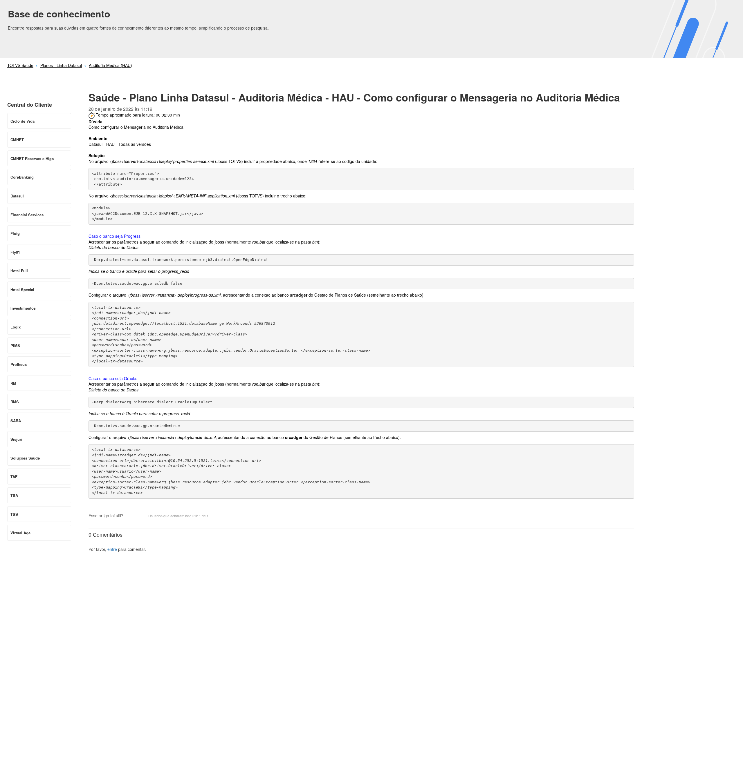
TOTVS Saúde (20, 65)
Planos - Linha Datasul (61, 65)
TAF (13, 476)
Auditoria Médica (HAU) (110, 65)
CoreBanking (22, 177)
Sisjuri (16, 439)
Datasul (17, 196)
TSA (14, 495)
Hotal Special (22, 289)
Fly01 (15, 252)
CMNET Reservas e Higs (32, 158)
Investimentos (23, 308)
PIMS (15, 345)
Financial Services (27, 214)
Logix (15, 327)
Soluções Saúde (25, 458)
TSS (14, 514)
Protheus (18, 364)
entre (112, 549)
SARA (15, 420)
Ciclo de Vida (22, 121)
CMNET (17, 139)
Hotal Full (19, 270)
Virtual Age (20, 533)
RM (13, 383)
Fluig (15, 233)
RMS (14, 401)
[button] (130, 516)
